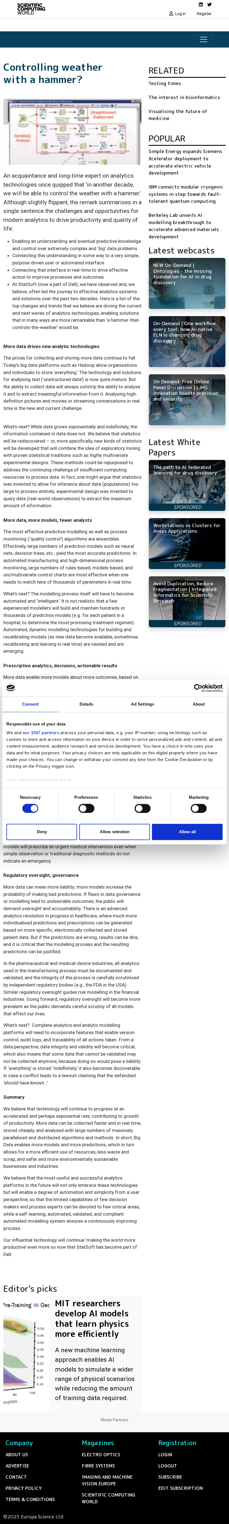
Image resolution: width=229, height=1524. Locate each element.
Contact (16, 1477)
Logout (167, 1466)
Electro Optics (101, 1455)
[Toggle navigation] (203, 39)
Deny (42, 831)
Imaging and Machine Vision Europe (107, 1480)
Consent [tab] (30, 704)
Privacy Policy (24, 1488)
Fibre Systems (98, 1466)
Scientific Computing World (108, 1498)
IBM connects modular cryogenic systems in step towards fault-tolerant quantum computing (186, 194)
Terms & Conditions (30, 1499)
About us (17, 1455)
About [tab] (199, 704)
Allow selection (115, 831)
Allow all (187, 831)
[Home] (64, 9)
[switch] (86, 808)
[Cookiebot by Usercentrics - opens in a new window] (198, 688)
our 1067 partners (41, 732)
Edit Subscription (180, 1488)
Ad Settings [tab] (142, 704)
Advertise (17, 1466)
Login (165, 1455)
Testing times (165, 83)
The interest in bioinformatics (184, 97)
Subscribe (170, 1477)
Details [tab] (86, 704)
